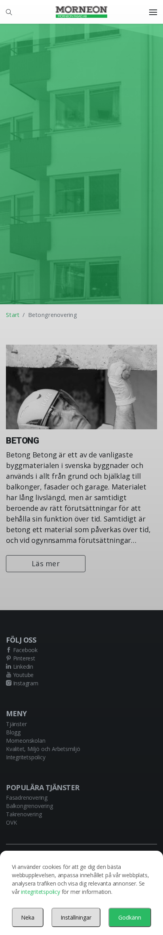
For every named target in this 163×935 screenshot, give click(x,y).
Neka (27, 917)
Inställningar (76, 917)
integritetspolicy (40, 891)
